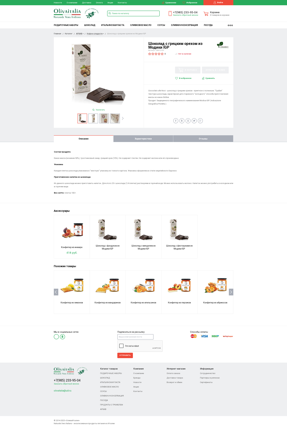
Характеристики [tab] (143, 139)
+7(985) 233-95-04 (185, 12)
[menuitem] (66, 25)
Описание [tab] (83, 139)
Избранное (191, 2)
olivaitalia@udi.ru (62, 390)
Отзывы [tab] (203, 139)
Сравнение (170, 2)
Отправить (125, 355)
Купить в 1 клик (215, 70)
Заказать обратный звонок (185, 15)
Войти (220, 2)
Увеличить (100, 110)
